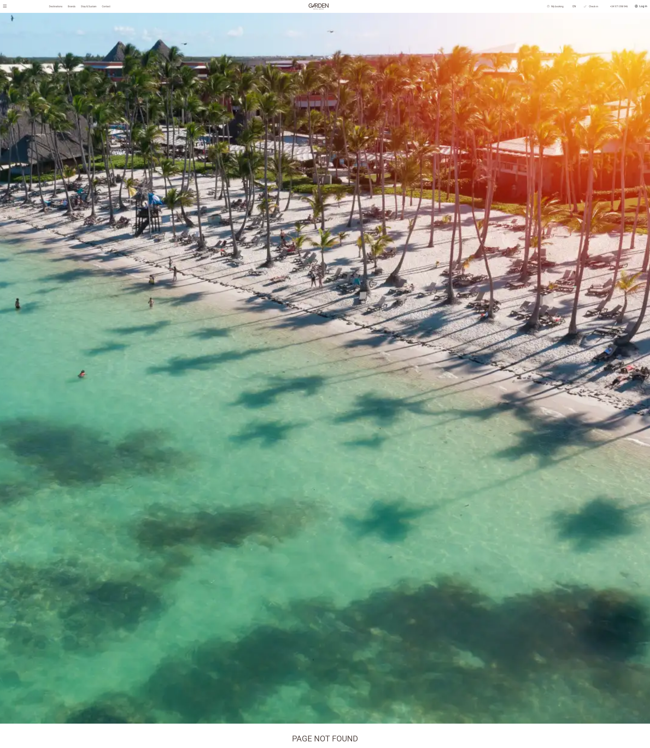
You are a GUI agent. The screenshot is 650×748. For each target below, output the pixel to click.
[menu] (5, 6)
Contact (106, 6)
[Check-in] (585, 6)
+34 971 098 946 (619, 6)
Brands (71, 6)
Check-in (593, 6)
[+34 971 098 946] (606, 6)
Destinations (55, 6)
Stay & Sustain (88, 6)
